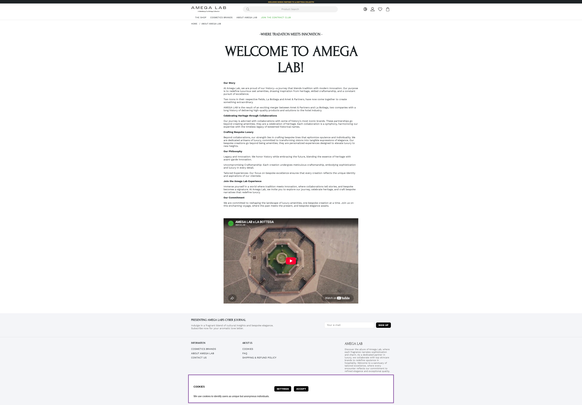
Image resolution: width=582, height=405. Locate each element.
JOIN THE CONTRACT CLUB (276, 17)
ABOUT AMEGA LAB (246, 17)
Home (194, 23)
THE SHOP (200, 17)
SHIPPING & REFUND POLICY (259, 357)
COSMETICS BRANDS (221, 17)
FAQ (244, 353)
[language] (365, 9)
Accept (301, 388)
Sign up (383, 325)
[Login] (372, 9)
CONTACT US (199, 357)
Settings (283, 388)
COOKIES (247, 349)
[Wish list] (380, 9)
